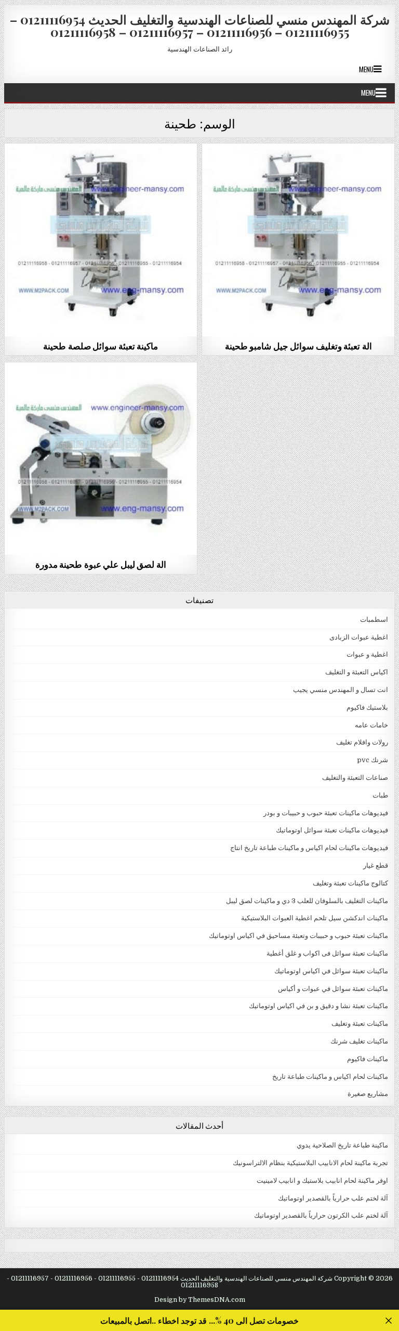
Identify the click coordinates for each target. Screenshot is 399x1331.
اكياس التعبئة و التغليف (356, 672)
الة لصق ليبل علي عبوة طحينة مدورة (100, 564)
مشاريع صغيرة (368, 1094)
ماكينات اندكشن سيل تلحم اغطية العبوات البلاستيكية (314, 918)
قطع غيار (375, 865)
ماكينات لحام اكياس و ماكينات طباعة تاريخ (330, 1076)
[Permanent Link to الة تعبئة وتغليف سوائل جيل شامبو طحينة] (298, 239)
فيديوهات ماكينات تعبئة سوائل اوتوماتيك (332, 830)
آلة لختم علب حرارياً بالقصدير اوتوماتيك (333, 1198)
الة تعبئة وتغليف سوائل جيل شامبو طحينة (298, 345)
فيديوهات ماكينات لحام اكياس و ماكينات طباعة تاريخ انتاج (309, 848)
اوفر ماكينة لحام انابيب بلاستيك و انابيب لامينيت (322, 1180)
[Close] (388, 1320)
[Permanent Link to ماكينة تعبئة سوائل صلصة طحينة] (101, 239)
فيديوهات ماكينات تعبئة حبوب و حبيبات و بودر (325, 813)
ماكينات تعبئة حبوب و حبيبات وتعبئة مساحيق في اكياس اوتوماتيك (298, 935)
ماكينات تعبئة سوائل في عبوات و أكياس (333, 989)
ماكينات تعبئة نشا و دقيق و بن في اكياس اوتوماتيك (318, 1006)
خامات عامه (371, 725)
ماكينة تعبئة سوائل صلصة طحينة (100, 345)
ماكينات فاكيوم (367, 1059)
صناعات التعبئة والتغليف (355, 777)
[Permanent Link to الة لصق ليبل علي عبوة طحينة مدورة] (101, 458)
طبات (380, 795)
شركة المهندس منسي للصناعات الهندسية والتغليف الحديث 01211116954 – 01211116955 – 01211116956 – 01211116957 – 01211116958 (200, 25)
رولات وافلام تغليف (362, 742)
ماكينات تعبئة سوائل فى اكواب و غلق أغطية (327, 953)
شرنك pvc (372, 760)
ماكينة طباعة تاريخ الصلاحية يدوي (342, 1145)
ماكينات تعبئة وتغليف (359, 1023)
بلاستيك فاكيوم (367, 707)
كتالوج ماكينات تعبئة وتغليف (350, 883)
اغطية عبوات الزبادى (358, 637)
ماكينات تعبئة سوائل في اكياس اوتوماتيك (101, 168)
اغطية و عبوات (367, 654)
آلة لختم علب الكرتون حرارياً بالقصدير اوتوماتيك (321, 1215)
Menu (366, 69)
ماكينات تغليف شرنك (359, 1041)
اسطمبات (374, 619)
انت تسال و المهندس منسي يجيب (340, 690)
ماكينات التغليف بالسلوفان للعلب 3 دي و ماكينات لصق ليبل (101, 387)
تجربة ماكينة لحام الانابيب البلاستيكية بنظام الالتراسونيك (310, 1163)
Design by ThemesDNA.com (199, 1299)
